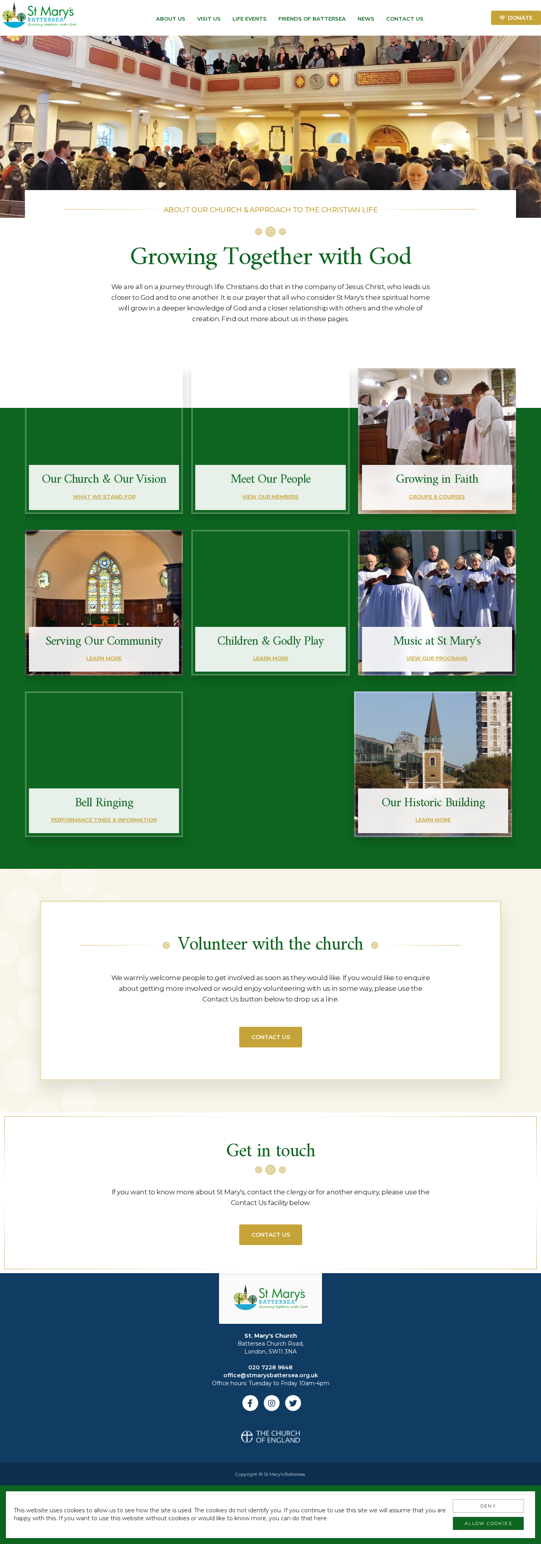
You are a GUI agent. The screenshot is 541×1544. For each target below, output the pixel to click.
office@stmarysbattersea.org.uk (270, 1375)
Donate (520, 17)
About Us (170, 18)
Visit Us (209, 18)
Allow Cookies (488, 1523)
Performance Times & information (104, 820)
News (366, 18)
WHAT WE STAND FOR (104, 496)
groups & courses (437, 496)
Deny (488, 1506)
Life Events (249, 18)
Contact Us (404, 18)
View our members (270, 496)
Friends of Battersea (312, 18)
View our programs (436, 658)
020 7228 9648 (270, 1367)
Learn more (104, 658)
